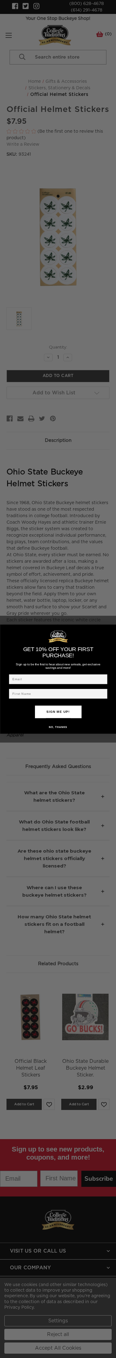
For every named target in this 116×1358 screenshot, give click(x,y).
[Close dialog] (112, 628)
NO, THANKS (58, 727)
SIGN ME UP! (58, 711)
